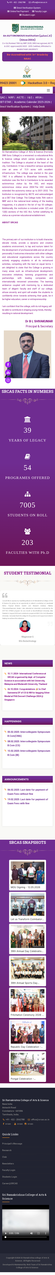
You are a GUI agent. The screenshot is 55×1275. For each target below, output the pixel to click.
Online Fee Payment (19, 11)
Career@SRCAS (10, 1183)
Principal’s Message (12, 1143)
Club (4, 1157)
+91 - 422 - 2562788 (17, 2)
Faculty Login (41, 11)
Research (6, 1150)
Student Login (28, 15)
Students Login (9, 1177)
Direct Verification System (29, 8)
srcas (8, 1124)
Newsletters (8, 1163)
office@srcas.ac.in (39, 2)
